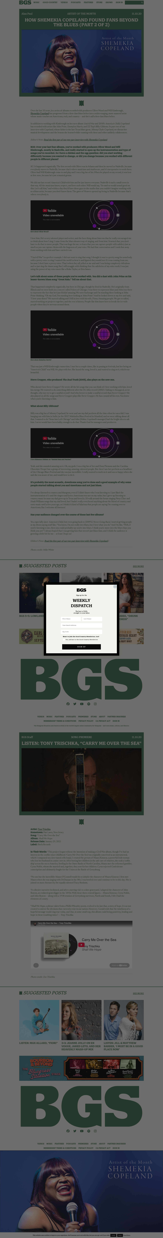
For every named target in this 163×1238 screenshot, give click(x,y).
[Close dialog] (115, 586)
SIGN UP (81, 647)
